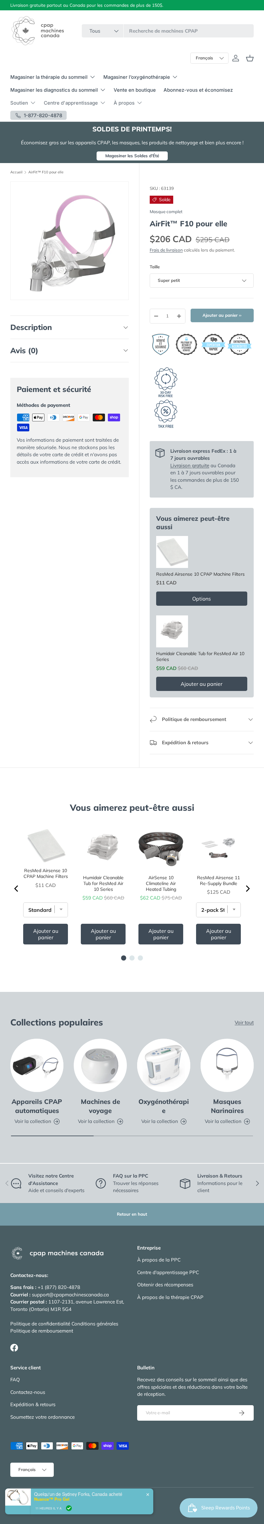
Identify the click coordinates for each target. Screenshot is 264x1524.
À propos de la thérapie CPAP (170, 1297)
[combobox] (168, 30)
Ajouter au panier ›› (222, 315)
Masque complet (166, 211)
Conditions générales (94, 1324)
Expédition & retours (32, 1404)
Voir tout (244, 1022)
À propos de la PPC (159, 1260)
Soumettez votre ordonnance (42, 1417)
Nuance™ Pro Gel (52, 1503)
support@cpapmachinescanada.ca (70, 1295)
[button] (250, 58)
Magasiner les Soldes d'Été (132, 155)
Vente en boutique (135, 90)
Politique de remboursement (41, 1331)
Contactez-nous (27, 1392)
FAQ (15, 1379)
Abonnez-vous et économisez (198, 90)
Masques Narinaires (227, 1106)
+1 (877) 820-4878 (59, 1287)
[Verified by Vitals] (69, 1512)
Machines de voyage (100, 1106)
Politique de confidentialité (40, 1324)
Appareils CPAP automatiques (37, 1106)
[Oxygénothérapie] (163, 1065)
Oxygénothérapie (163, 1106)
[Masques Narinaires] (227, 1065)
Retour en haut (132, 1214)
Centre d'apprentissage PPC (168, 1272)
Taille (155, 266)
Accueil (16, 172)
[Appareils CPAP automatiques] (36, 1065)
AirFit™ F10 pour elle (45, 172)
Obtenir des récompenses (165, 1285)
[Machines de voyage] (100, 1065)
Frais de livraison (166, 249)
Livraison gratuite (189, 465)
